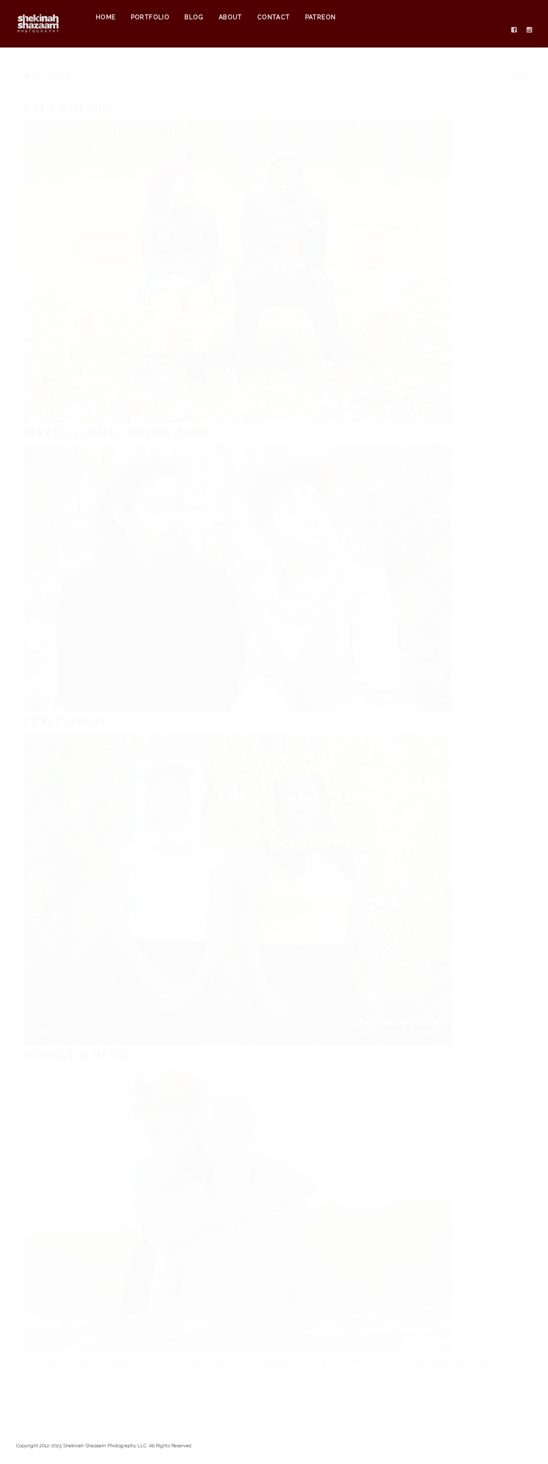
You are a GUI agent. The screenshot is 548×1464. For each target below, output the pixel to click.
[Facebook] (514, 30)
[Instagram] (529, 30)
